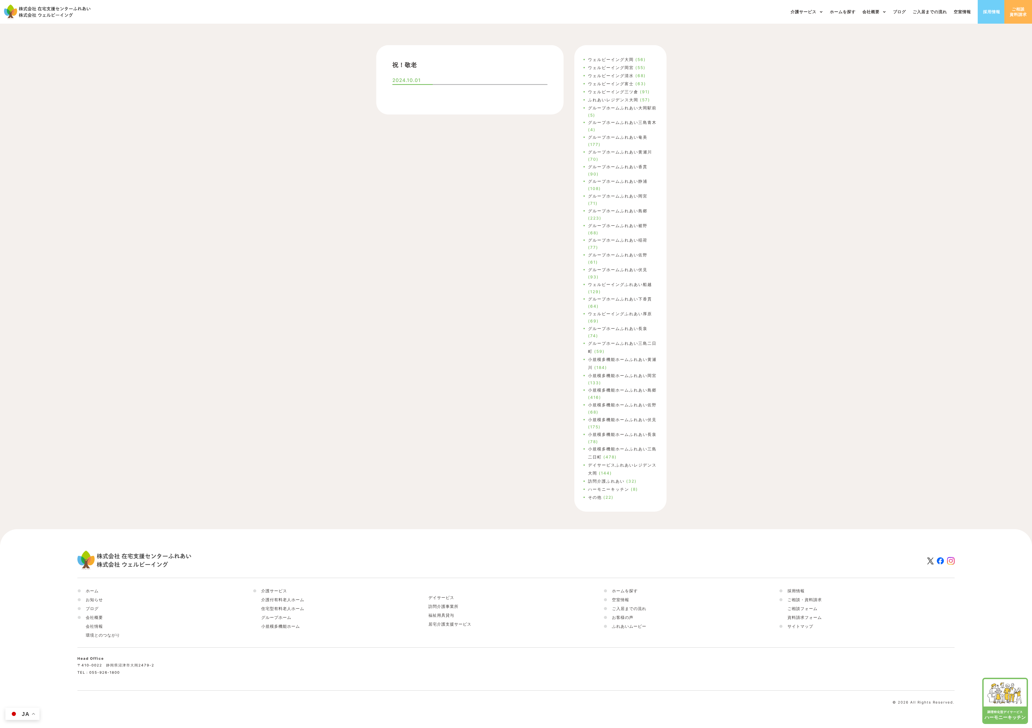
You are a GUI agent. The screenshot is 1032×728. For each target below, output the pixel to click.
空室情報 (962, 11)
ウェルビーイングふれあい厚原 (620, 313)
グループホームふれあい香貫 (617, 166)
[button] (90, 617)
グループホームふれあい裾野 (617, 225)
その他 (595, 497)
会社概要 (871, 11)
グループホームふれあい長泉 (617, 328)
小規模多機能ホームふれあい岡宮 (622, 375)
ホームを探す (843, 11)
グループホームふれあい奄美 (617, 137)
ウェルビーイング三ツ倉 (613, 91)
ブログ (899, 11)
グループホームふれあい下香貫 (620, 299)
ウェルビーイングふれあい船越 (620, 284)
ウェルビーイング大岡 (611, 59)
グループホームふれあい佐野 (617, 254)
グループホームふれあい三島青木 (622, 122)
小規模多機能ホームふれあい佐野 (622, 404)
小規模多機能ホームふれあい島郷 (622, 390)
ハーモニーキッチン (608, 489)
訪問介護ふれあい (606, 481)
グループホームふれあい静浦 (617, 181)
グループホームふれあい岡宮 (617, 196)
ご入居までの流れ (930, 11)
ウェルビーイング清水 (611, 75)
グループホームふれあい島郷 (617, 210)
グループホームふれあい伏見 (617, 269)
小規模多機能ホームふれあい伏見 (622, 419)
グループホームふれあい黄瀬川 (620, 152)
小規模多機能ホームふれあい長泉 (622, 434)
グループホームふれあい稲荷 (617, 240)
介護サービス (803, 11)
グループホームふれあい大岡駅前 (622, 107)
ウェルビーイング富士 (611, 83)
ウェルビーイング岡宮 (611, 67)
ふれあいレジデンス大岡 (613, 99)
